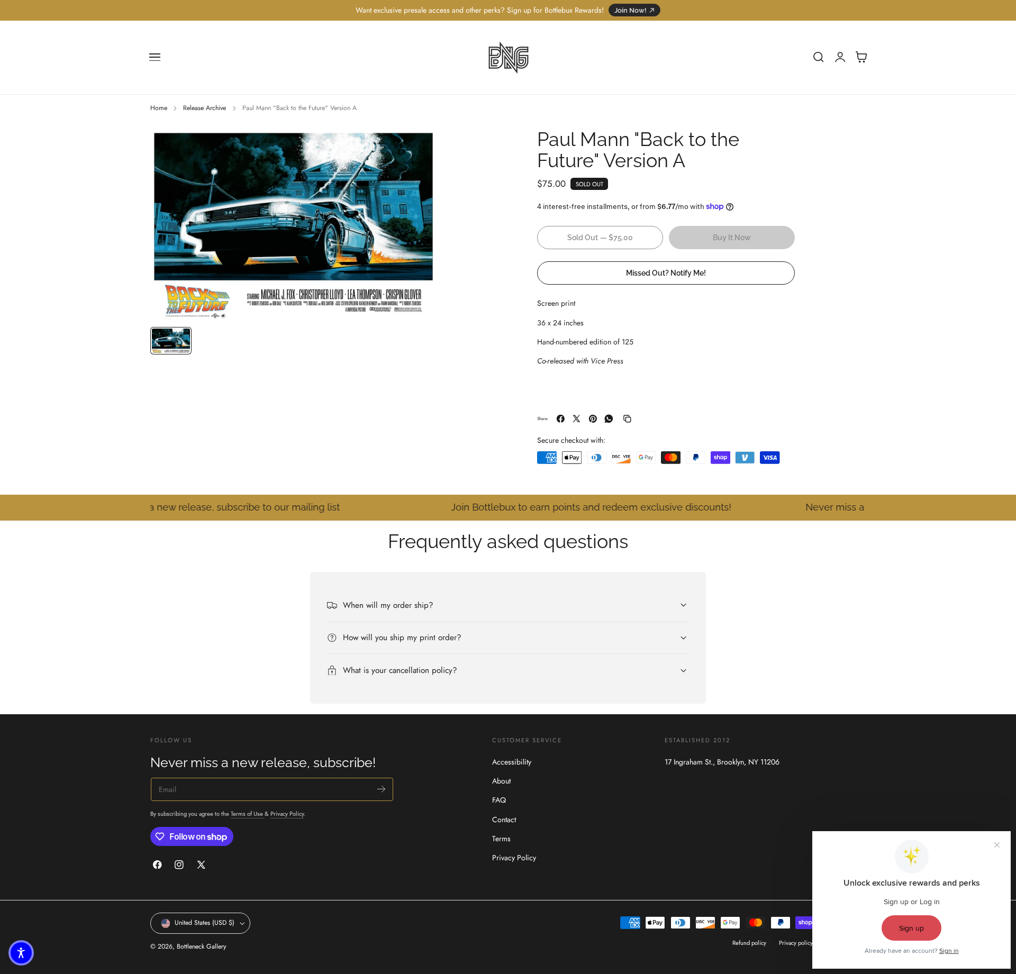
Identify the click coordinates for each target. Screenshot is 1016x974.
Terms (501, 838)
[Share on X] (577, 419)
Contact (504, 819)
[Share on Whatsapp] (609, 419)
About (501, 781)
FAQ (499, 800)
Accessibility (511, 762)
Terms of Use (248, 814)
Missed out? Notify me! (666, 272)
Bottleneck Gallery (201, 946)
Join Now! (630, 10)
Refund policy (749, 943)
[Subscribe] (381, 789)
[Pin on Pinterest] (593, 419)
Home (158, 108)
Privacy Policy (287, 814)
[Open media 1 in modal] (418, 147)
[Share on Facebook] (561, 419)
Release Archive (204, 108)
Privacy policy (796, 943)
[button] (155, 57)
